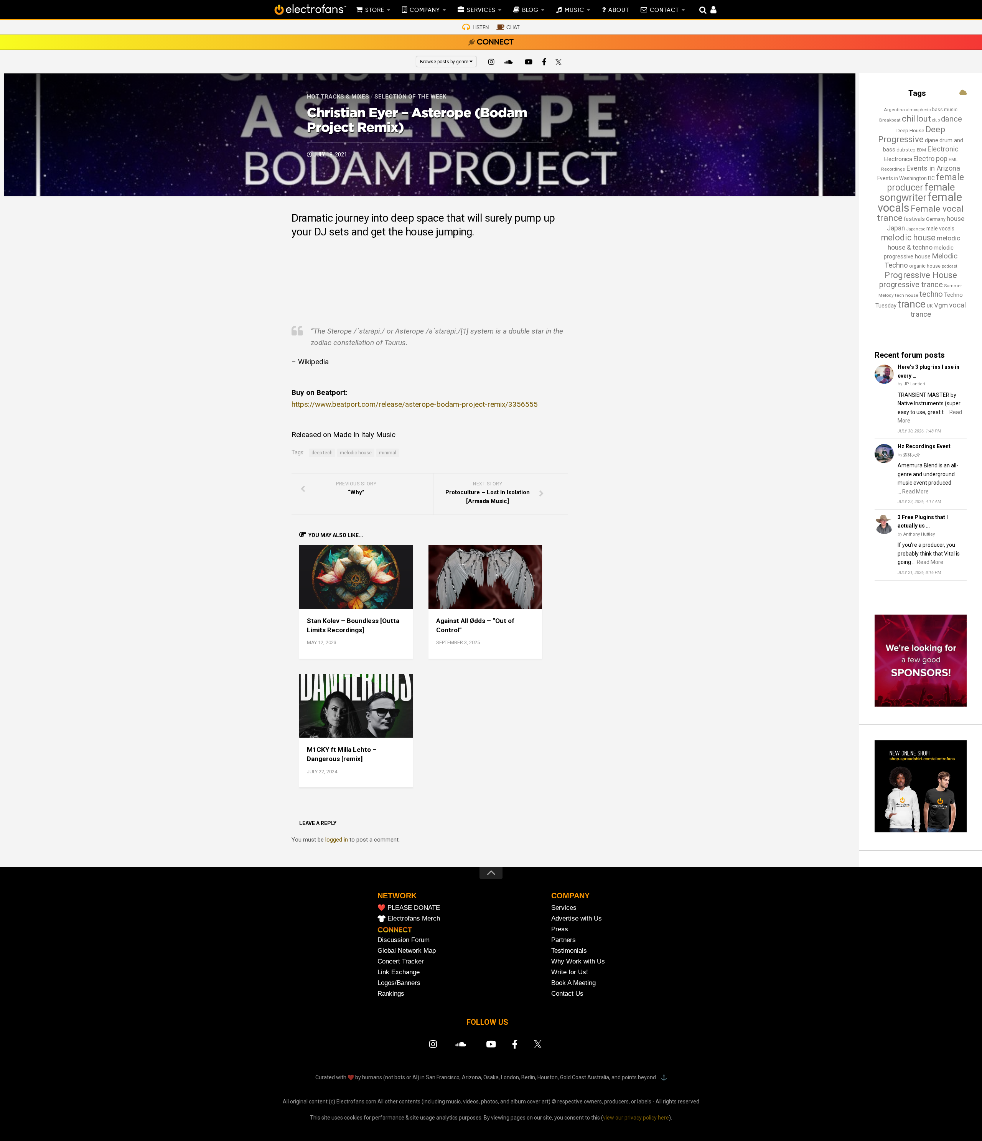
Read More (915, 491)
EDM (921, 150)
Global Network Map (406, 950)
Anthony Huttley (919, 534)
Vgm (941, 305)
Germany (936, 219)
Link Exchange (398, 972)
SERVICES (481, 10)
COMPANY (425, 10)
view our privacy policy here (636, 1118)
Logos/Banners (398, 982)
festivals (914, 218)
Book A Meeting (573, 982)
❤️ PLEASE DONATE (408, 907)
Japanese (915, 229)
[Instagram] (491, 62)
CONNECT (495, 42)
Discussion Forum (403, 940)
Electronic (943, 149)
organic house (925, 266)
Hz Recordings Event (924, 446)
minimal (387, 452)
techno (931, 294)
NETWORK (397, 895)
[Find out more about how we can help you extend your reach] (921, 705)
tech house (906, 295)
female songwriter (917, 192)
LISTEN (481, 27)
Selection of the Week (410, 96)
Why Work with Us (578, 961)
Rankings (390, 993)
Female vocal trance (920, 214)
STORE (374, 10)
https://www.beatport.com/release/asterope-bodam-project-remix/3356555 (415, 404)
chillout (916, 118)
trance (912, 304)
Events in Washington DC (906, 178)
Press (559, 929)
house (955, 218)
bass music (944, 109)
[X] (560, 62)
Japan (896, 228)
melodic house (356, 452)
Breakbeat (890, 120)
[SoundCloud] (510, 62)
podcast (949, 266)
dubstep (906, 150)
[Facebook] (544, 62)
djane (931, 140)
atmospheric (918, 109)
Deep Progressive (911, 134)
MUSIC (574, 10)
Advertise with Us (576, 918)
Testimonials (569, 950)
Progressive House (921, 275)
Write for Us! (569, 972)
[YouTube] (528, 62)
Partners (563, 940)
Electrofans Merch (413, 918)
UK (930, 306)
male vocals (940, 228)
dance (951, 118)
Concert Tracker (400, 961)
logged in (336, 839)
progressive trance (911, 284)
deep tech (322, 452)
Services (564, 907)
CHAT (513, 27)
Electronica (898, 159)
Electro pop (930, 159)
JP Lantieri (914, 383)
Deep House (910, 130)
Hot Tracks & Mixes (338, 96)
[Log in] (709, 10)
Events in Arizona (933, 168)
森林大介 (911, 454)
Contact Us (567, 993)
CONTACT (664, 10)
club (936, 120)
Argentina (894, 109)
